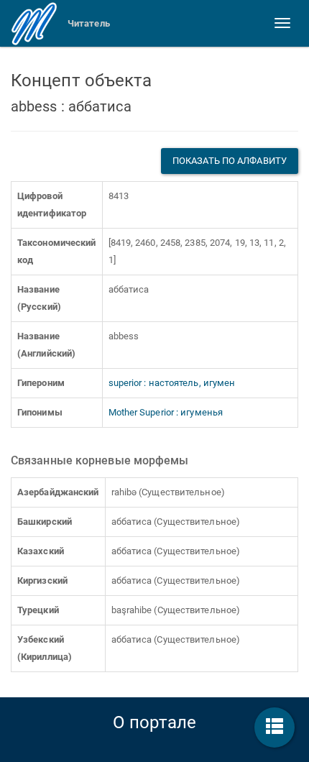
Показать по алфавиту (229, 160)
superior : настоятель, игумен (172, 382)
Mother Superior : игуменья (166, 412)
